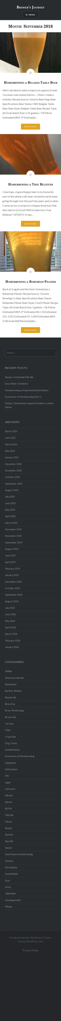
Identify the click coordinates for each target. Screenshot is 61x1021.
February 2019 (12, 568)
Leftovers (10, 789)
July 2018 (10, 607)
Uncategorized (12, 900)
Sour (7, 880)
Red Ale (9, 834)
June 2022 (10, 437)
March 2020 (11, 523)
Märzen (9, 795)
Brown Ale (10, 717)
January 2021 (12, 457)
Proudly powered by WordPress (25, 937)
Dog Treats (11, 743)
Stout (8, 887)
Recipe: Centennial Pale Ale (19, 377)
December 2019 (13, 529)
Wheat (8, 906)
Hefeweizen (11, 769)
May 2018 (10, 621)
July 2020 (10, 496)
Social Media (11, 874)
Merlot (8, 802)
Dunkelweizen (12, 749)
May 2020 (10, 509)
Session (9, 861)
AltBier (8, 671)
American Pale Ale (14, 678)
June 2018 (10, 614)
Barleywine (10, 684)
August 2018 (11, 601)
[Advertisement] (30, 986)
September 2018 (13, 594)
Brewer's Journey (30, 7)
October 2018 (12, 588)
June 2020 (10, 503)
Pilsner (8, 821)
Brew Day (10, 704)
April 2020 (10, 516)
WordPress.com (35, 941)
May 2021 (10, 451)
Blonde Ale (10, 697)
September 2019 (13, 542)
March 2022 (11, 444)
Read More (30, 126)
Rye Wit (9, 841)
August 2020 (11, 490)
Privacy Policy (31, 950)
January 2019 (12, 575)
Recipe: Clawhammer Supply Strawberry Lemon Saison (29, 405)
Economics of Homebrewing (19, 756)
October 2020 (12, 477)
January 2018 (12, 647)
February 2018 (12, 640)
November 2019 (13, 535)
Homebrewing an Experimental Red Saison (26, 390)
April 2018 (10, 627)
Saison (8, 847)
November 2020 (13, 470)
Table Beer (10, 893)
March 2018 (11, 634)
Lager (8, 782)
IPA (7, 775)
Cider (8, 730)
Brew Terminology (14, 710)
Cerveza (9, 723)
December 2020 (13, 464)
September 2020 (13, 483)
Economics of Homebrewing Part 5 (23, 396)
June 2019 (10, 555)
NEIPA (8, 808)
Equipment (10, 762)
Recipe (8, 828)
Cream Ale (10, 736)
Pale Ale (9, 815)
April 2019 (10, 562)
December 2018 (13, 581)
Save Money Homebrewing (19, 854)
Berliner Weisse (13, 690)
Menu (32, 14)
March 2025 (11, 431)
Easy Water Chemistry (16, 383)
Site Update (11, 867)
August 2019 (11, 549)
